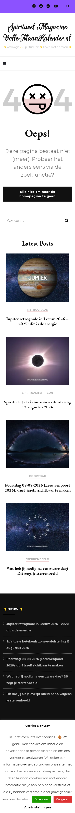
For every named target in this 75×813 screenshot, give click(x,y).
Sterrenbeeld (37, 559)
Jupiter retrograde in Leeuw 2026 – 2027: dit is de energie (37, 321)
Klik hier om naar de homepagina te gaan (37, 194)
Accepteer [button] (41, 799)
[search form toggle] (67, 6)
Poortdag (37, 476)
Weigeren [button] (62, 799)
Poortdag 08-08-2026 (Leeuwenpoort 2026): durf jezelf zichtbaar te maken (38, 487)
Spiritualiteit (33, 392)
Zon (50, 392)
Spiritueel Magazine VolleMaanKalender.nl (37, 32)
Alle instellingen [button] (37, 807)
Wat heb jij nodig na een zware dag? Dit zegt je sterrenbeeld (37, 571)
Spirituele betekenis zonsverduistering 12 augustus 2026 (37, 404)
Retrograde (37, 309)
